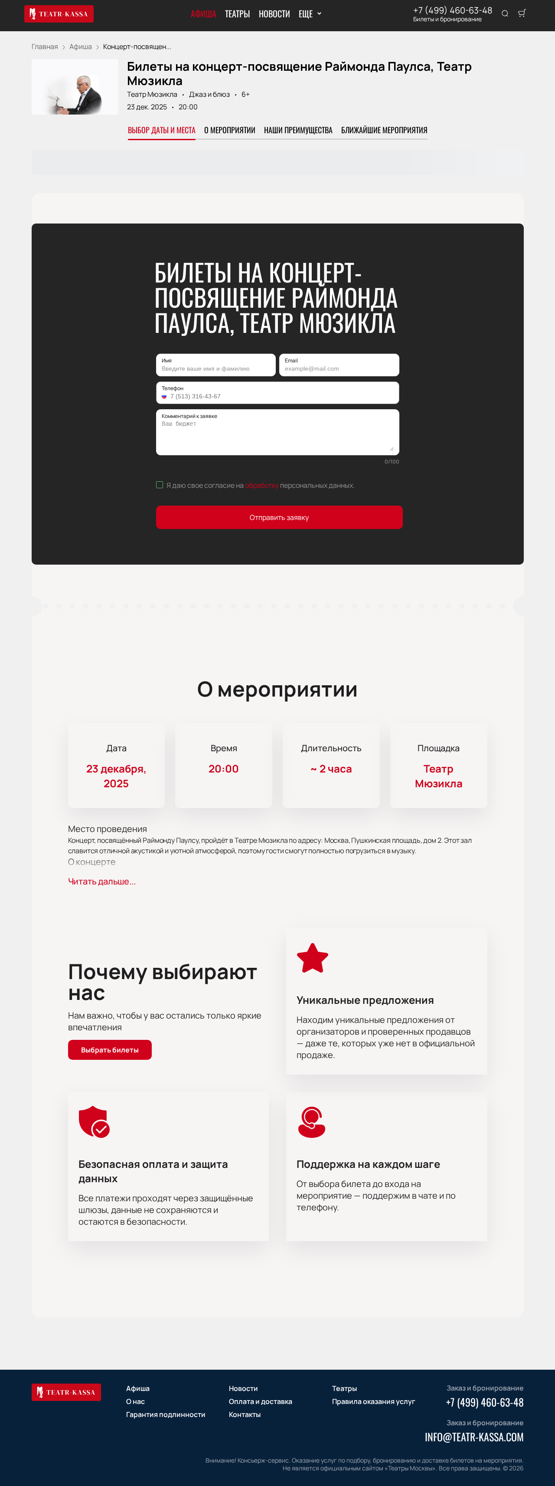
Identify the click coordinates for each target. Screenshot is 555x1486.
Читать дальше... (102, 881)
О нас (135, 1401)
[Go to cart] (522, 14)
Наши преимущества (298, 130)
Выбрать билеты (110, 1050)
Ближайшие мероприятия (384, 130)
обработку (262, 485)
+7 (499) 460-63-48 (453, 10)
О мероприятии (229, 130)
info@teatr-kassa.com (474, 1436)
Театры (237, 13)
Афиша (203, 13)
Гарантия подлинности (166, 1414)
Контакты (245, 1414)
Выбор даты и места (162, 130)
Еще (305, 13)
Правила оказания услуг (373, 1401)
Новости (274, 13)
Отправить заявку (279, 517)
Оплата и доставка (260, 1401)
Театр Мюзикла (152, 94)
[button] (165, 396)
